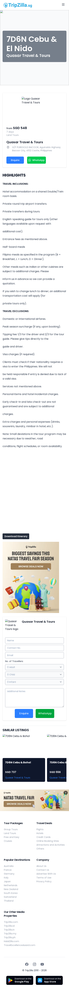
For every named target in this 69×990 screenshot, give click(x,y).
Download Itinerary (15, 536)
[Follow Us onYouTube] (42, 964)
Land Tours (10, 833)
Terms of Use (43, 877)
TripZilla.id (9, 925)
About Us (41, 866)
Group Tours (11, 829)
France (8, 870)
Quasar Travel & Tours (24, 142)
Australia (8, 866)
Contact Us (42, 870)
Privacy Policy (44, 881)
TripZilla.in (9, 929)
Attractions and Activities (50, 844)
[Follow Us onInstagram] (34, 964)
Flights (39, 829)
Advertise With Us (46, 873)
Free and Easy (11, 837)
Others (40, 848)
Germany (9, 873)
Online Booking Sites (47, 841)
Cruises (8, 841)
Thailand (8, 900)
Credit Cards (43, 837)
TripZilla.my (10, 933)
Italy (6, 877)
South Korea (10, 893)
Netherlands (10, 885)
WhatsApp (45, 713)
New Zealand (11, 889)
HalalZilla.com (11, 941)
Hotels (39, 833)
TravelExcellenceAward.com (19, 945)
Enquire (15, 160)
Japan (7, 881)
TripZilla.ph (10, 937)
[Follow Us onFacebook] (27, 964)
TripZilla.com (11, 922)
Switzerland (10, 897)
